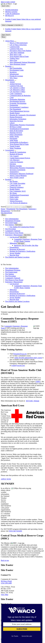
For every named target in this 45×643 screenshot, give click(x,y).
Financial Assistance (17, 187)
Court (12, 97)
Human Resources (16, 117)
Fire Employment (11, 223)
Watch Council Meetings (18, 175)
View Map (4, 594)
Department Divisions (12, 221)
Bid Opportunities (16, 68)
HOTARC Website (32, 401)
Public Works (14, 136)
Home (3, 209)
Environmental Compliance (19, 107)
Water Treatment (15, 148)
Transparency (14, 172)
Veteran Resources (16, 201)
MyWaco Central (15, 127)
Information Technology (18, 119)
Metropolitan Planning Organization (22, 125)
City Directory (15, 160)
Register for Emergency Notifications (22, 251)
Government (9, 150)
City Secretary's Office (17, 92)
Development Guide (17, 70)
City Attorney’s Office (17, 88)
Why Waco (13, 78)
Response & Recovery (17, 249)
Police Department (16, 134)
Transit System (15, 146)
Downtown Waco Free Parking (20, 51)
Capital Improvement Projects (20, 158)
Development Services (17, 101)
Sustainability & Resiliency (19, 142)
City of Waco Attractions (18, 45)
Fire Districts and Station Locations (17, 257)
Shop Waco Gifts (15, 54)
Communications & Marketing (20, 95)
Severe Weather (15, 253)
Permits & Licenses (16, 76)
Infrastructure (14, 74)
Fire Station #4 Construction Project (22, 227)
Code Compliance (16, 93)
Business (8, 66)
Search (3, 207)
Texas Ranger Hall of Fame (19, 56)
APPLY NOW (6, 479)
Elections (13, 164)
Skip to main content (8, 2)
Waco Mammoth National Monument (22, 62)
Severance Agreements (17, 170)
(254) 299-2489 (6, 583)
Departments (9, 80)
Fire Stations (9, 225)
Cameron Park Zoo (16, 49)
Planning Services (16, 133)
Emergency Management (13, 235)
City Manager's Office (17, 90)
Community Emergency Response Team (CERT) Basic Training (28, 240)
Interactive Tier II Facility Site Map (26, 245)
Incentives (13, 72)
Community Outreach (12, 231)
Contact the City (15, 185)
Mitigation (13, 243)
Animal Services (15, 84)
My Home (13, 193)
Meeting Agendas (16, 166)
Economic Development (18, 103)
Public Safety (14, 197)
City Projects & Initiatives (18, 203)
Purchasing (13, 138)
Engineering (14, 105)
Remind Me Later (27, 636)
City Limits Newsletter (17, 183)
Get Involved (14, 237)
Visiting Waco (14, 58)
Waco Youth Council (17, 177)
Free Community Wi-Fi (18, 191)
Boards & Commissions (18, 152)
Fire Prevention (10, 229)
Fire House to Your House (14, 233)
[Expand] (15, 41)
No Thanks (15, 636)
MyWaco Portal (6, 581)
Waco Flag (13, 60)
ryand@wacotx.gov (18, 365)
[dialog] (21, 623)
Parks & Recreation (16, 131)
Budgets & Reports (16, 154)
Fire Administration (12, 219)
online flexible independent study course (28, 358)
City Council (14, 156)
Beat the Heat (14, 255)
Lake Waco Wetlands (17, 52)
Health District (15, 113)
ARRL (38, 381)
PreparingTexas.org (20, 354)
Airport (12, 82)
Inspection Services (16, 121)
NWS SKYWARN (15, 531)
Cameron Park (15, 47)
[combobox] (12, 25)
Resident (8, 179)
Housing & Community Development (23, 115)
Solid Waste (14, 140)
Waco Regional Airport (18, 64)
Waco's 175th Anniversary (19, 43)
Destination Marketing (17, 99)
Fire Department (15, 109)
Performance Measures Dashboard (21, 174)
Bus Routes (14, 181)
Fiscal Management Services (19, 111)
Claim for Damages (16, 162)
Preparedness (14, 247)
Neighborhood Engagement (19, 129)
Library (12, 123)
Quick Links (14, 199)
